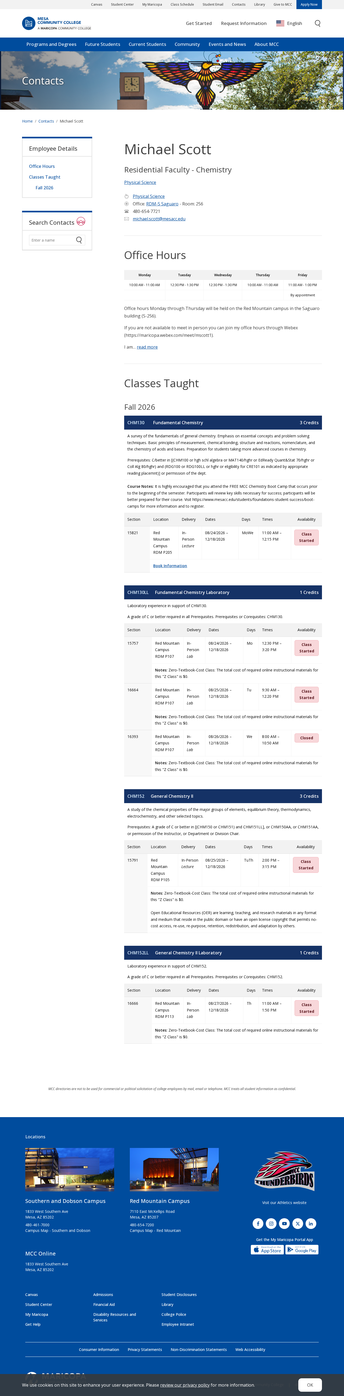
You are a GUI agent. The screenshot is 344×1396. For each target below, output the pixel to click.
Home (27, 121)
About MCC (267, 44)
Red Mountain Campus (160, 1201)
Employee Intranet (178, 1324)
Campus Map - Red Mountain (155, 1230)
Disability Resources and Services (114, 1317)
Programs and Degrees (51, 44)
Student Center (122, 4)
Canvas (96, 4)
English (294, 23)
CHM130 (135, 423)
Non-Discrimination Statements (199, 1349)
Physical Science (140, 182)
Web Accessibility (250, 1349)
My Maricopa (152, 4)
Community (187, 44)
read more (147, 347)
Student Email (213, 4)
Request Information (244, 23)
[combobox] (293, 23)
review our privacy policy (185, 1385)
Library (259, 4)
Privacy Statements (145, 1349)
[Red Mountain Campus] (174, 1172)
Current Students (147, 44)
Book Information (170, 565)
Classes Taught (44, 177)
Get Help (33, 1324)
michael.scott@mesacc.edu (159, 219)
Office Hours (42, 166)
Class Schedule (182, 4)
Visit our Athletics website (284, 1202)
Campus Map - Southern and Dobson (57, 1230)
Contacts (239, 4)
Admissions (103, 1294)
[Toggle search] (318, 23)
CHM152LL (138, 953)
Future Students (102, 44)
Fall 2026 (44, 188)
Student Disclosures (179, 1294)
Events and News (227, 44)
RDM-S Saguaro (162, 204)
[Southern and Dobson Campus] (69, 1172)
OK (310, 1385)
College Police (174, 1314)
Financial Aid (104, 1304)
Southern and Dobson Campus (65, 1201)
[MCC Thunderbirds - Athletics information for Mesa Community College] (284, 1171)
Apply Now (309, 4)
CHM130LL (138, 592)
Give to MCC (283, 4)
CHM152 (135, 796)
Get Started (199, 23)
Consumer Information (99, 1349)
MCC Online (40, 1253)
